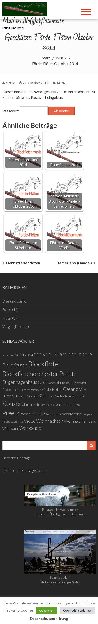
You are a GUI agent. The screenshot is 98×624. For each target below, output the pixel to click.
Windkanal (10, 428)
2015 (39, 354)
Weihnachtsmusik (80, 421)
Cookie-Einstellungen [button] (77, 610)
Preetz (10, 412)
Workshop (30, 428)
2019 (87, 354)
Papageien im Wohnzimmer (60, 510)
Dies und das (12, 301)
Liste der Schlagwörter (25, 470)
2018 (76, 354)
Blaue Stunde (14, 364)
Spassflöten (69, 413)
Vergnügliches (13, 326)
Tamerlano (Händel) (74, 262)
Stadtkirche (16, 421)
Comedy (52, 382)
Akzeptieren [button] (46, 610)
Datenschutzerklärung (49, 618)
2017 (64, 354)
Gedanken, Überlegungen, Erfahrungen (60, 514)
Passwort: (11, 110)
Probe (38, 413)
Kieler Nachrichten (59, 396)
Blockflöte (43, 364)
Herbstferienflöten (23, 262)
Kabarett (32, 396)
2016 (51, 354)
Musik (61, 83)
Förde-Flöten (52, 389)
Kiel (42, 395)
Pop (78, 404)
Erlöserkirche (11, 389)
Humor (7, 396)
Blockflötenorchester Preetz (39, 374)
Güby (82, 389)
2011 (5, 355)
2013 (19, 355)
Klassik (78, 395)
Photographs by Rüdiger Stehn (59, 582)
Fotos (6, 309)
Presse (25, 414)
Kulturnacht (32, 404)
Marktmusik (47, 404)
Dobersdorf (79, 382)
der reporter (65, 383)
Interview (20, 396)
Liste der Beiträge (16, 458)
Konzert (13, 403)
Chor (42, 382)
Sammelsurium (60, 577)
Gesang (70, 389)
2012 (12, 355)
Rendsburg (52, 414)
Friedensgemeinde (31, 389)
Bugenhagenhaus (19, 382)
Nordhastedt (65, 404)
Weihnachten (49, 421)
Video (29, 421)
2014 (28, 355)
